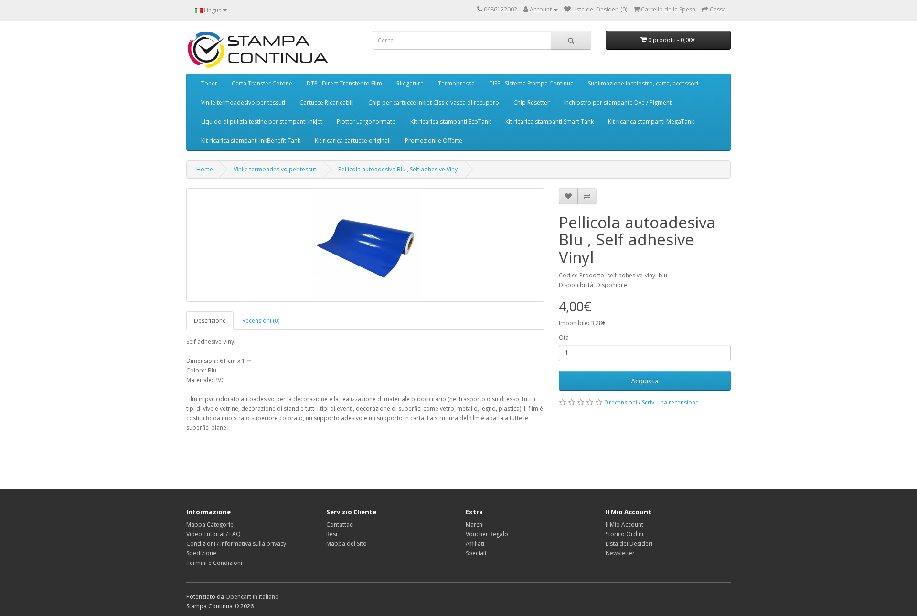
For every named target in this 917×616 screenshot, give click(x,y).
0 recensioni (620, 402)
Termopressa (456, 83)
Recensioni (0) (260, 321)
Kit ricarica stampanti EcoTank (450, 121)
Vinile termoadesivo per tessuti (243, 102)
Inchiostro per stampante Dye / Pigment (618, 102)
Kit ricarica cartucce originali (353, 141)
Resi (331, 534)
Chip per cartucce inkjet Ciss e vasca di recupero (433, 102)
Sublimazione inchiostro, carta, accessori (643, 83)
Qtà (564, 337)
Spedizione (201, 553)
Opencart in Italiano (252, 597)
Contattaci (340, 524)
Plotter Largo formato (366, 121)
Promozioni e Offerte (433, 141)
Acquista (645, 380)
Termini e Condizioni (214, 563)
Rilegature (410, 83)
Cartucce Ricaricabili (326, 102)
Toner (209, 83)
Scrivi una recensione (670, 402)
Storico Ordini (624, 534)
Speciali (476, 553)
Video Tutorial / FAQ (213, 534)
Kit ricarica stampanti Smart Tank (549, 121)
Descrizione (210, 321)
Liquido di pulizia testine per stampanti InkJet (261, 121)
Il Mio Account (624, 524)
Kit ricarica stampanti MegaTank (651, 121)
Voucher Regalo (487, 534)
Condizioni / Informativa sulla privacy (236, 544)
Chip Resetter (531, 102)
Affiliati (475, 544)
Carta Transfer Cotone (262, 83)
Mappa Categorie (210, 524)
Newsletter (620, 553)
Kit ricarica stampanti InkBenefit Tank (250, 141)
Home (204, 169)
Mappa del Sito (346, 544)
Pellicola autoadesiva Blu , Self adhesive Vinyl (398, 169)
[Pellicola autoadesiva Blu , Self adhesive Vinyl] (365, 245)
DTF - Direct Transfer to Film (344, 83)
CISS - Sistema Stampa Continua (531, 83)
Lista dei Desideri (629, 544)
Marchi (475, 524)
